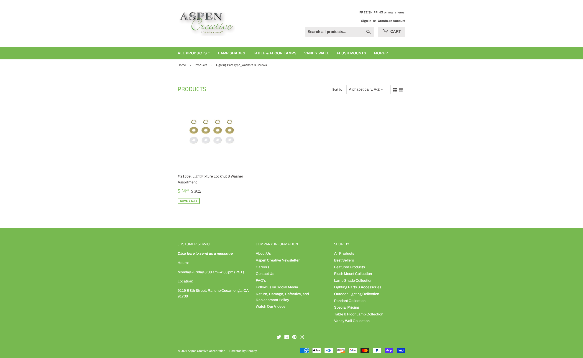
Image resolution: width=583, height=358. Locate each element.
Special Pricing (346, 307)
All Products (344, 253)
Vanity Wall (316, 53)
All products (193, 53)
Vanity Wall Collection (352, 321)
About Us (263, 253)
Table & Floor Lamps (275, 53)
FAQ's (261, 280)
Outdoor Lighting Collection (356, 294)
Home (182, 65)
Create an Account (391, 21)
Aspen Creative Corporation (206, 351)
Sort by (337, 89)
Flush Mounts (351, 53)
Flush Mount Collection (353, 274)
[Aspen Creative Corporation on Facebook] (286, 338)
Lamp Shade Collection (353, 280)
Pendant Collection (350, 301)
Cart (395, 31)
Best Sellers (344, 260)
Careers (262, 267)
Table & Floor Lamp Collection (358, 314)
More (379, 53)
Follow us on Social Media (277, 287)
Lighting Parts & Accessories (357, 287)
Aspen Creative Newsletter (278, 260)
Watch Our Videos (270, 306)
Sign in (366, 21)
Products (201, 65)
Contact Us (265, 274)
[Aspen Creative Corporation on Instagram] (302, 338)
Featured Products (349, 267)
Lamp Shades (231, 53)
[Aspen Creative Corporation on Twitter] (279, 338)
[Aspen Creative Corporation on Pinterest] (294, 338)
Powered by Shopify (243, 351)
